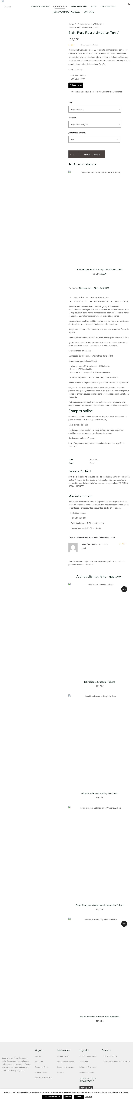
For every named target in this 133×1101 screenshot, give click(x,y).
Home (71, 24)
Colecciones (85, 24)
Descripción (79, 297)
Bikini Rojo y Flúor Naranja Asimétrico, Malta (99, 269)
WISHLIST (97, 24)
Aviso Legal (83, 1062)
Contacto (60, 1072)
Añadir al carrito (92, 154)
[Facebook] (8, 1076)
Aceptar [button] (68, 1097)
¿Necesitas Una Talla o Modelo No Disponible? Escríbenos (96, 91)
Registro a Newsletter (43, 1078)
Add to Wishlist (130, 259)
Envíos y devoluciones (66, 1062)
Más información (101, 301)
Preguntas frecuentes (65, 1067)
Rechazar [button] (79, 1097)
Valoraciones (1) (121, 301)
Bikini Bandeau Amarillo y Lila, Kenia (99, 793)
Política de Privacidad (87, 1067)
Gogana (38, 1056)
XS (91, 459)
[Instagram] (3, 1076)
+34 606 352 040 (78, 518)
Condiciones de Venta (87, 1056)
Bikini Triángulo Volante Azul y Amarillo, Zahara (99, 905)
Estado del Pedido (42, 1067)
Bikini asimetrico (86, 288)
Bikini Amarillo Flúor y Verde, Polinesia (99, 1016)
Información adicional (99, 297)
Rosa (92, 463)
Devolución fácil (81, 301)
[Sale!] (99, 218)
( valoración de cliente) (89, 45)
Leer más (88, 1096)
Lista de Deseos (41, 1072)
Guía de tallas (76, 85)
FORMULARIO (86, 1088)
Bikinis (96, 288)
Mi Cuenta (39, 1062)
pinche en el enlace (112, 507)
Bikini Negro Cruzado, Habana (99, 681)
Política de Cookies (86, 1072)
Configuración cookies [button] (52, 1097)
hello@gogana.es (78, 513)
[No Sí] (94, 141)
